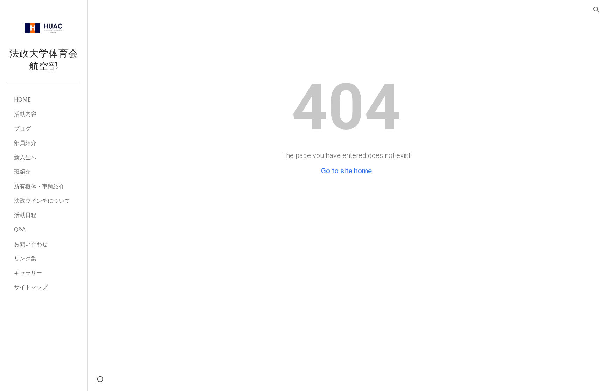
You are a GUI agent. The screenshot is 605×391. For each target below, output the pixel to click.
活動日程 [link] (25, 215)
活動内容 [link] (25, 114)
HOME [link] (22, 99)
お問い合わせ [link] (31, 244)
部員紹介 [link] (25, 143)
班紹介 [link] (22, 171)
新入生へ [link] (25, 157)
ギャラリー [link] (28, 273)
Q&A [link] (20, 229)
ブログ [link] (22, 128)
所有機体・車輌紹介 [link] (39, 186)
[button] (596, 9)
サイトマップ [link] (31, 287)
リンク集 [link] (25, 258)
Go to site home (346, 171)
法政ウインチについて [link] (42, 200)
